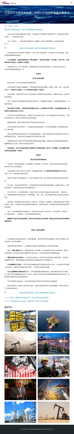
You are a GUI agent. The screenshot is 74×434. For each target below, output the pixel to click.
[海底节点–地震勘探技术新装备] (20, 321)
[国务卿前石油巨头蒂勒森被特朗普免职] (20, 389)
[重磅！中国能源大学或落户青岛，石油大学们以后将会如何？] (20, 344)
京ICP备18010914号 (48, 429)
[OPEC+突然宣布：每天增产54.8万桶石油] (20, 366)
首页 (6, 26)
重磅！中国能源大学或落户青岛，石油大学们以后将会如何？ (29, 297)
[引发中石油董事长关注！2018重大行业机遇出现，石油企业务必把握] (53, 389)
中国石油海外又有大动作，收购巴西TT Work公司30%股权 (29, 301)
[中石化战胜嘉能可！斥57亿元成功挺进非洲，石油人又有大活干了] (53, 344)
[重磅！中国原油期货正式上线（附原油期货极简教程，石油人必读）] (53, 412)
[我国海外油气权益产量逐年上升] (20, 412)
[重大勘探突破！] (53, 321)
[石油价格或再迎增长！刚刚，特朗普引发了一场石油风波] (53, 366)
